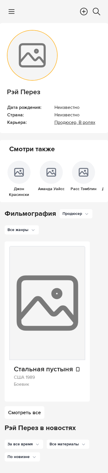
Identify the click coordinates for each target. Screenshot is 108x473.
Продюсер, (66, 122)
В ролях (87, 122)
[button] (24, 444)
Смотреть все (24, 412)
